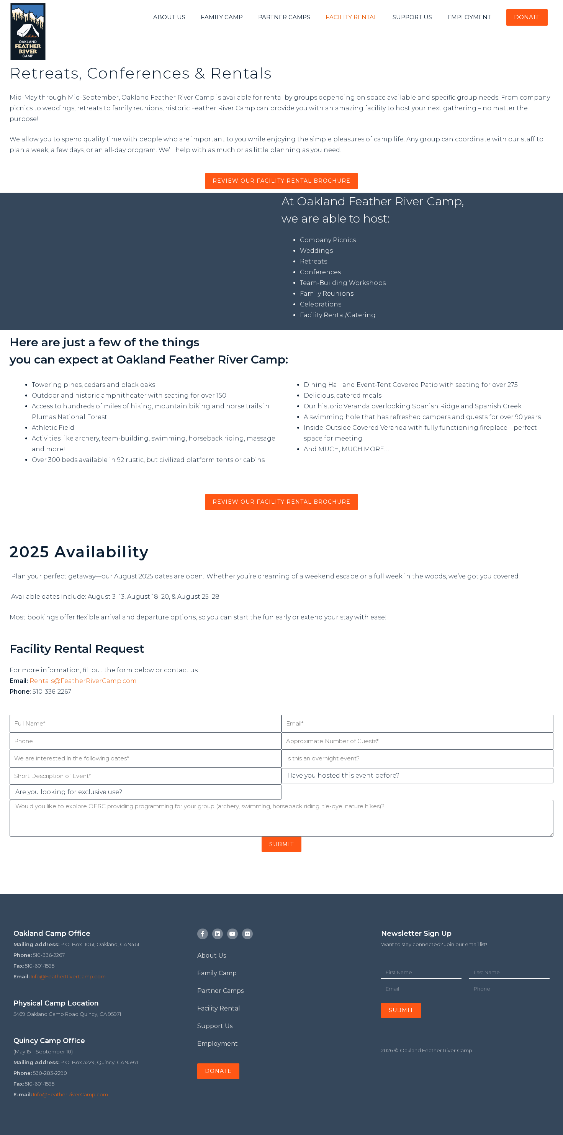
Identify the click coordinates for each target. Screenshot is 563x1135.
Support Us (214, 1026)
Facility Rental (218, 1008)
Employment (217, 1043)
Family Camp (217, 973)
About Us (211, 955)
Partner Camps (220, 990)
